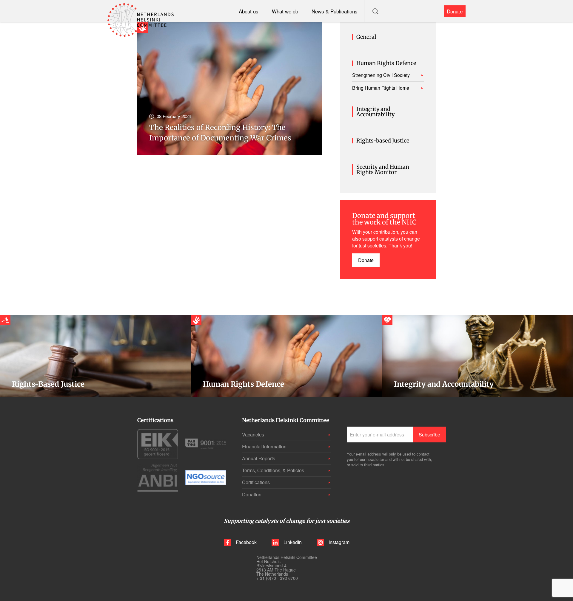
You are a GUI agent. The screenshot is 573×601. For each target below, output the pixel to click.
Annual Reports (258, 458)
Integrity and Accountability (375, 111)
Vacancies (253, 434)
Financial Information (264, 446)
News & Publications (335, 11)
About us (248, 11)
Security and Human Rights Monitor (382, 169)
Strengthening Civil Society (381, 75)
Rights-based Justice (382, 140)
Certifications (256, 482)
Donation (251, 494)
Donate (455, 11)
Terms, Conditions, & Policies (273, 470)
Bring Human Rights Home (380, 88)
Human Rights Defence (386, 63)
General (366, 37)
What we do (285, 11)
